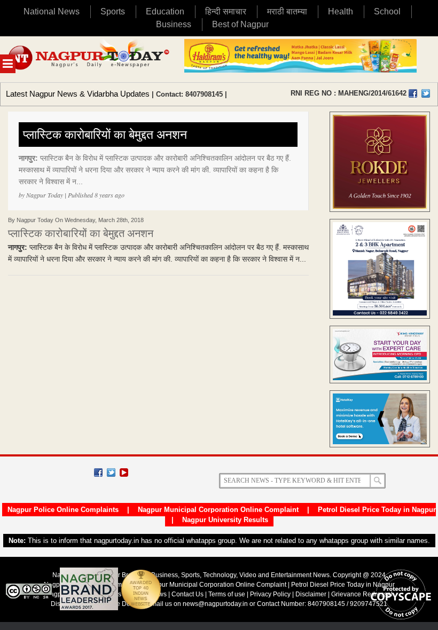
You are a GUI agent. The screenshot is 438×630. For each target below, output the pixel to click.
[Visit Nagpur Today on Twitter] (425, 93)
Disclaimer (311, 594)
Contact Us (187, 594)
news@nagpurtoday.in (215, 604)
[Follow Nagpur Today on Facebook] (98, 472)
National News (52, 11)
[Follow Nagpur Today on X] (111, 472)
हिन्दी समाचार (225, 11)
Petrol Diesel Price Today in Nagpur (377, 510)
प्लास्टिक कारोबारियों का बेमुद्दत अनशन (105, 134)
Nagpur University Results (225, 520)
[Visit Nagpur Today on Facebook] (413, 93)
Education (165, 11)
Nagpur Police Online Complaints (63, 510)
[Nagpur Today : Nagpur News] (89, 59)
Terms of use (226, 594)
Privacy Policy (270, 594)
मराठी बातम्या (287, 11)
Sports (112, 11)
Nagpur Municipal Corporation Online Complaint (218, 510)
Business (173, 24)
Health (340, 11)
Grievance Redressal (362, 594)
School (387, 11)
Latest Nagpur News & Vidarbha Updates (78, 93)
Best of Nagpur (240, 24)
